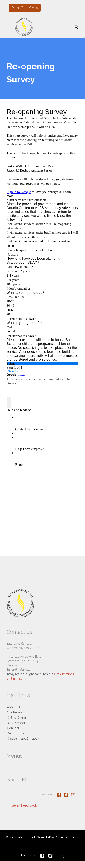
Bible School (16, 723)
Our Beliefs (14, 712)
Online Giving (16, 717)
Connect (13, 728)
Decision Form (17, 733)
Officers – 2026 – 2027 (23, 738)
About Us (13, 707)
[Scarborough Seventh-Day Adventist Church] (44, 27)
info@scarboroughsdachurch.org (30, 674)
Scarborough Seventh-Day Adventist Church (48, 837)
